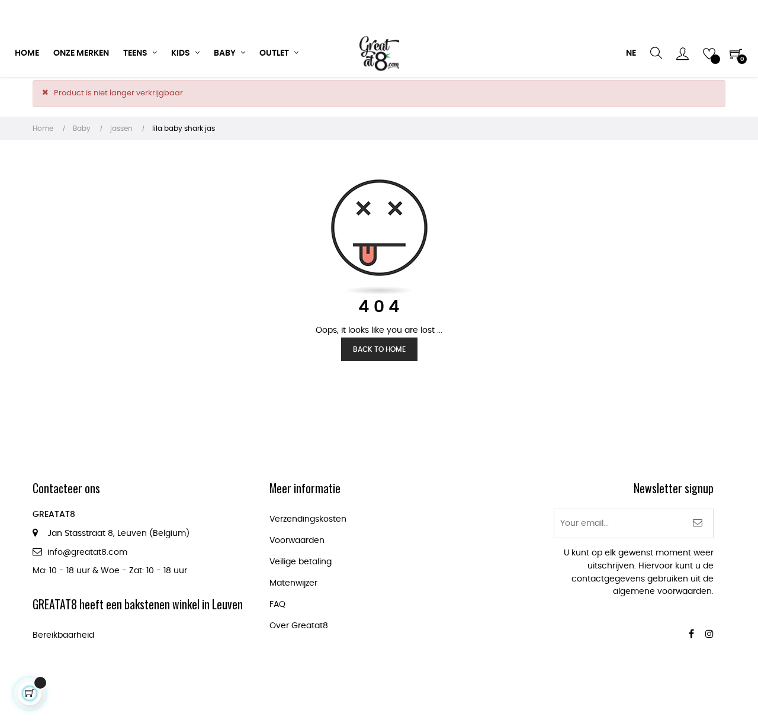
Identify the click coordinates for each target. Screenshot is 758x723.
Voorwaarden (297, 540)
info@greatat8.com (87, 552)
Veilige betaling (300, 562)
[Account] (682, 53)
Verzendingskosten (307, 519)
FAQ (277, 604)
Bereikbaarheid (63, 635)
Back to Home (379, 349)
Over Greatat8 (298, 626)
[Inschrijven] (698, 523)
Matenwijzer (293, 583)
